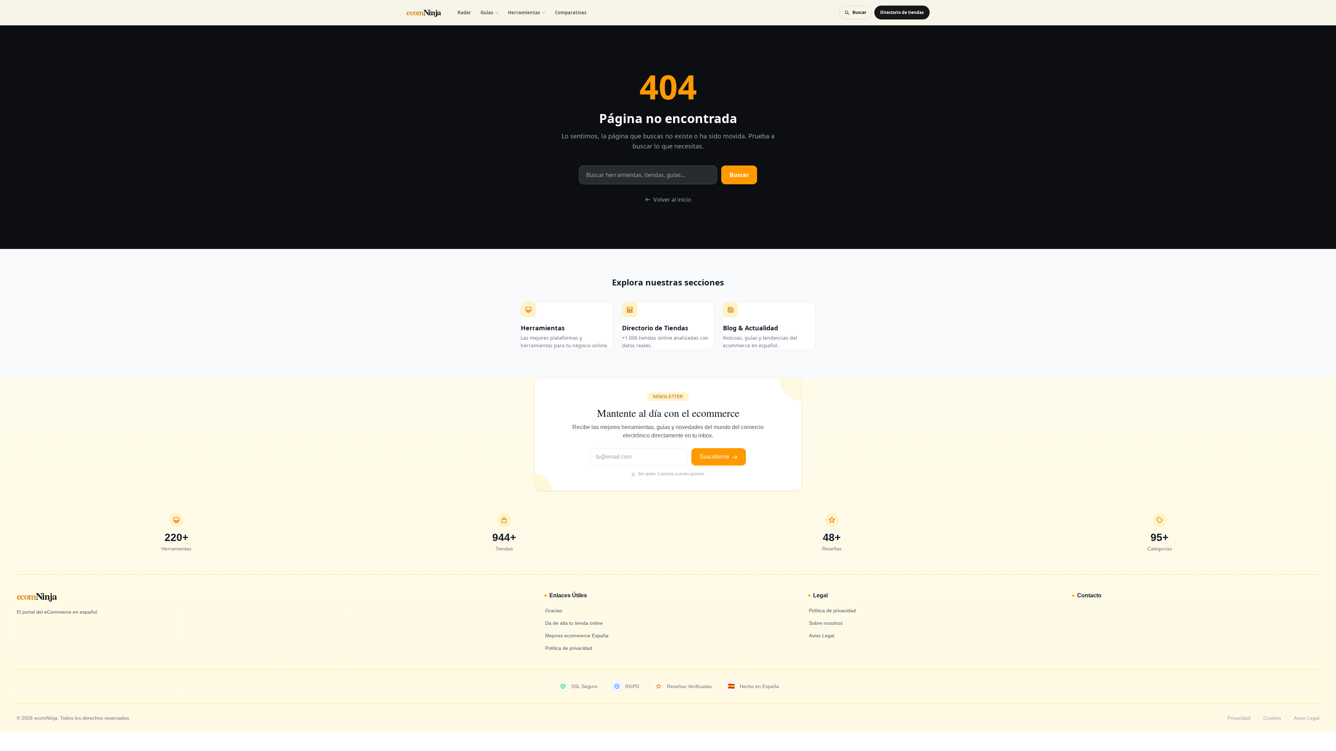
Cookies (1272, 718)
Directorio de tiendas (902, 12)
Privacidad (1238, 718)
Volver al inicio (672, 199)
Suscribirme (715, 457)
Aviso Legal (1306, 718)
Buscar (739, 175)
